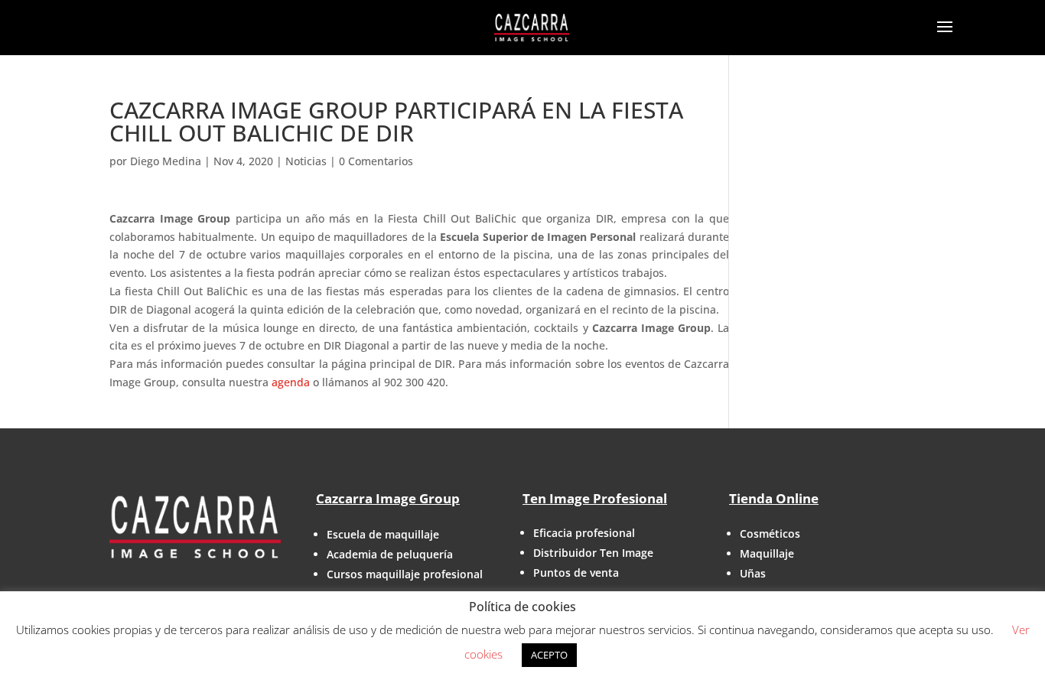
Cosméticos (770, 533)
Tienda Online (774, 498)
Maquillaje (767, 553)
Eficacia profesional (584, 532)
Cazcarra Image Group (388, 498)
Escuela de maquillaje (383, 534)
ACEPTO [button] (549, 655)
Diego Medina (165, 161)
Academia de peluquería (390, 554)
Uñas (753, 573)
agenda (291, 382)
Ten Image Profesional (594, 498)
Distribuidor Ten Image (593, 552)
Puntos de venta (576, 572)
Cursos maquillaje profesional (405, 574)
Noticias (306, 161)
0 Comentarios (376, 161)
